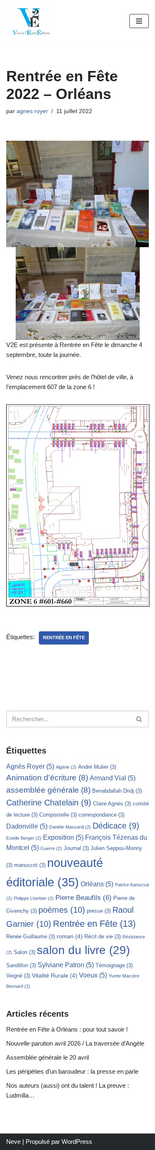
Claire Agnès (112, 804)
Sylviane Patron (66, 964)
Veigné (18, 976)
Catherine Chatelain (48, 802)
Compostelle (58, 815)
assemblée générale (48, 790)
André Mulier (97, 767)
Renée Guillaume (30, 936)
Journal (76, 848)
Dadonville (27, 826)
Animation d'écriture (47, 777)
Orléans (97, 884)
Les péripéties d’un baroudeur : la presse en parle (72, 1071)
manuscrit (29, 865)
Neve (13, 1141)
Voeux (93, 975)
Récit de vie (102, 936)
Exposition (63, 837)
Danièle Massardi (70, 826)
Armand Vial (113, 778)
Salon (24, 952)
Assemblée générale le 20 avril (47, 1057)
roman (70, 936)
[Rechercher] (139, 719)
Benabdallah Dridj (117, 791)
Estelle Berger (23, 838)
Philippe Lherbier (34, 898)
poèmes (61, 909)
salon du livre (83, 950)
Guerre (51, 848)
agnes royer (32, 111)
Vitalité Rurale (54, 975)
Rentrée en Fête (64, 637)
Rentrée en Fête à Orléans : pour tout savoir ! (67, 1029)
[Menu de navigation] (139, 21)
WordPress (77, 1141)
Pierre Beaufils (83, 898)
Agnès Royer (30, 766)
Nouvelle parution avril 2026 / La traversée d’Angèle (75, 1043)
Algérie (66, 767)
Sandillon (21, 965)
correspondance (101, 815)
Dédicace (116, 825)
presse (99, 911)
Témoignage (114, 965)
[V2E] (31, 21)
